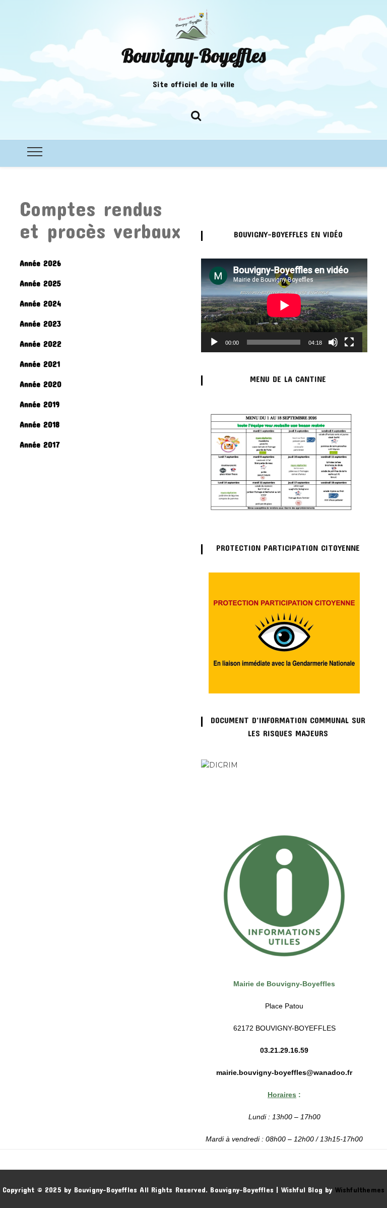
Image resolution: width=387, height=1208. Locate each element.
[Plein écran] (349, 342)
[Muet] (333, 342)
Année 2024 (40, 303)
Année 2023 (40, 323)
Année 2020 (40, 384)
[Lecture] (214, 342)
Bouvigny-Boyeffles (193, 55)
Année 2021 (40, 363)
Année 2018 (39, 424)
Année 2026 (40, 263)
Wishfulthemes (360, 1189)
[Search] (196, 113)
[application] (284, 305)
